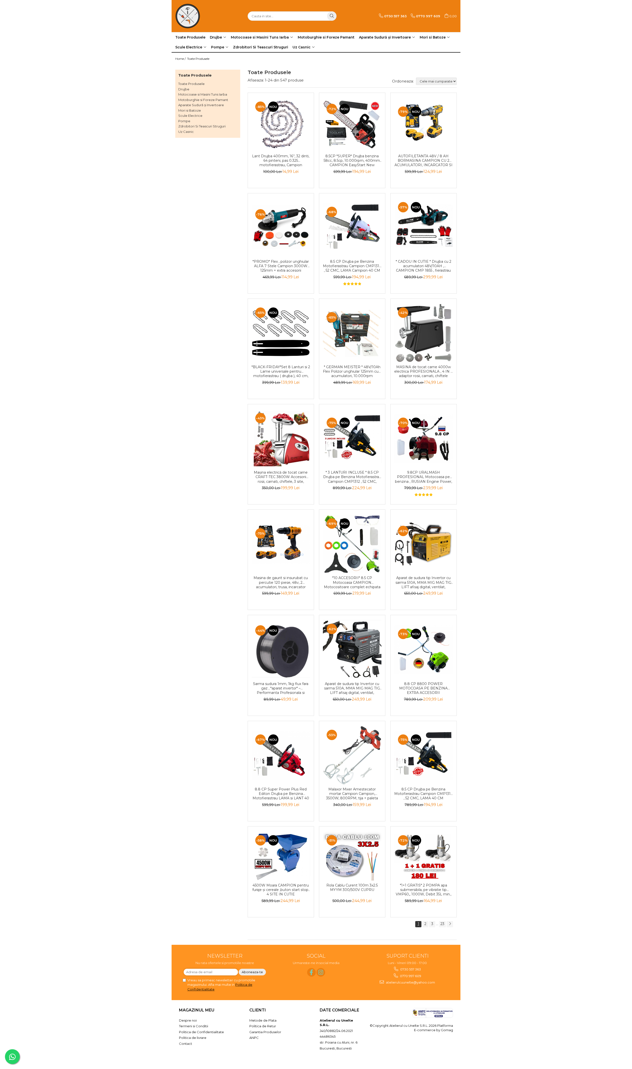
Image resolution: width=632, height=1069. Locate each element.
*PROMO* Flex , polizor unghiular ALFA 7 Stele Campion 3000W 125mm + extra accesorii (281, 266)
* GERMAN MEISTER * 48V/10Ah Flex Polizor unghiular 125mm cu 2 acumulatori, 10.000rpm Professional (352, 372)
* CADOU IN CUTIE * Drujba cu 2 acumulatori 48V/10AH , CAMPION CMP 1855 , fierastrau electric (423, 266)
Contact (185, 1044)
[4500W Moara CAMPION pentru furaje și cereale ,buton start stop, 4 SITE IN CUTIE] (281, 855)
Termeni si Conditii (193, 1026)
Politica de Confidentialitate (201, 1032)
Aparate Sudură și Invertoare (201, 105)
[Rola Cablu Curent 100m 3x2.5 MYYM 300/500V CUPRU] (352, 856)
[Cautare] (331, 16)
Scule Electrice (190, 116)
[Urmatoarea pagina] (450, 924)
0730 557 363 (410, 969)
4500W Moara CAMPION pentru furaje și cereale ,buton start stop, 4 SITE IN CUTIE (280, 889)
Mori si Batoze (189, 110)
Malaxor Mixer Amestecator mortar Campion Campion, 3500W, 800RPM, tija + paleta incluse (352, 794)
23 (442, 924)
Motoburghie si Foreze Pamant (203, 100)
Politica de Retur (262, 1026)
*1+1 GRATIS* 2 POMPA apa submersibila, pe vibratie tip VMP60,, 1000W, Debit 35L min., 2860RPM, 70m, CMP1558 (423, 890)
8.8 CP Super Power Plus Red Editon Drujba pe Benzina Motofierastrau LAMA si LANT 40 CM (281, 794)
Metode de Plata (262, 1020)
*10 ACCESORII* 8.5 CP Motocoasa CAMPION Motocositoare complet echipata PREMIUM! (352, 582)
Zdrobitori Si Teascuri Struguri (202, 126)
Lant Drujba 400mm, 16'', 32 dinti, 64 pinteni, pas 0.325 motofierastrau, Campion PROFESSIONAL (280, 161)
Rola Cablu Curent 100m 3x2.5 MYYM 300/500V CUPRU (352, 887)
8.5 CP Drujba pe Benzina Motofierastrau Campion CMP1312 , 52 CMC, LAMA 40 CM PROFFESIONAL (423, 794)
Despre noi (188, 1020)
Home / (180, 59)
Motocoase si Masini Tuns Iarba (202, 94)
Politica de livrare (192, 1038)
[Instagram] (320, 972)
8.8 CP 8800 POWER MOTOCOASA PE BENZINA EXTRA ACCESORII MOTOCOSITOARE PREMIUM (423, 688)
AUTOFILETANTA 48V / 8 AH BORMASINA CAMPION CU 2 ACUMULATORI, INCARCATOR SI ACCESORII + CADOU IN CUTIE (424, 161)
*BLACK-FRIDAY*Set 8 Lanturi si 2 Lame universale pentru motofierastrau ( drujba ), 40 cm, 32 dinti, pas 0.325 (281, 372)
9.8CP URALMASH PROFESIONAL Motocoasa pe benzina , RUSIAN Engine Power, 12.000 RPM (423, 477)
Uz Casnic (186, 132)
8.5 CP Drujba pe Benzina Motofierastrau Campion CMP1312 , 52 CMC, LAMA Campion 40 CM (352, 266)
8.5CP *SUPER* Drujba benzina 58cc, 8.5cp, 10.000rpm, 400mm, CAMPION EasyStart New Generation (352, 161)
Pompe (184, 121)
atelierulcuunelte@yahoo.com (410, 982)
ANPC (254, 1038)
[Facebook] (311, 972)
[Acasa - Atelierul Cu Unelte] (200, 16)
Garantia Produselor (265, 1032)
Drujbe (183, 89)
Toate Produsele (198, 59)
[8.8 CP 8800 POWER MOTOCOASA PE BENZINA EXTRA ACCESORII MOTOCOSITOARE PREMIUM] (423, 649)
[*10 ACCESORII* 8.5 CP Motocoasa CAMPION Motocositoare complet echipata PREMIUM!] (352, 544)
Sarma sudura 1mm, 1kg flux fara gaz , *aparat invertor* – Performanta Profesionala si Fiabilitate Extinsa (280, 688)
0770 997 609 (410, 976)
